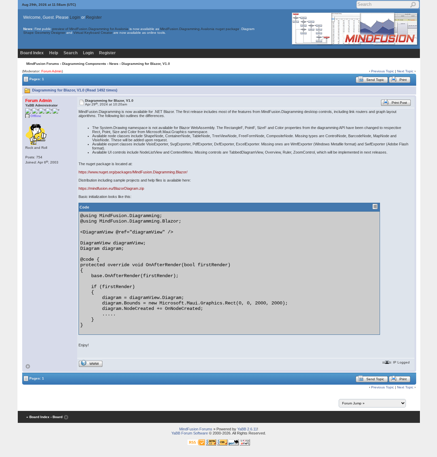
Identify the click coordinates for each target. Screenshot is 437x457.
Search (70, 53)
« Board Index (38, 417)
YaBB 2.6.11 (247, 429)
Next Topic (405, 71)
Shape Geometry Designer (44, 32)
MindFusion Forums (42, 64)
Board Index (32, 53)
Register (94, 17)
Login (75, 17)
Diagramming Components (84, 64)
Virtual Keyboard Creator (92, 32)
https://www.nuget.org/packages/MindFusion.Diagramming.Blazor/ (133, 172)
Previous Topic (382, 71)
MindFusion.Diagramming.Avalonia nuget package (199, 29)
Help (53, 53)
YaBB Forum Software (189, 433)
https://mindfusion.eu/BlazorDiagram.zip (111, 188)
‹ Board (56, 417)
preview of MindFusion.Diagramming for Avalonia (90, 29)
